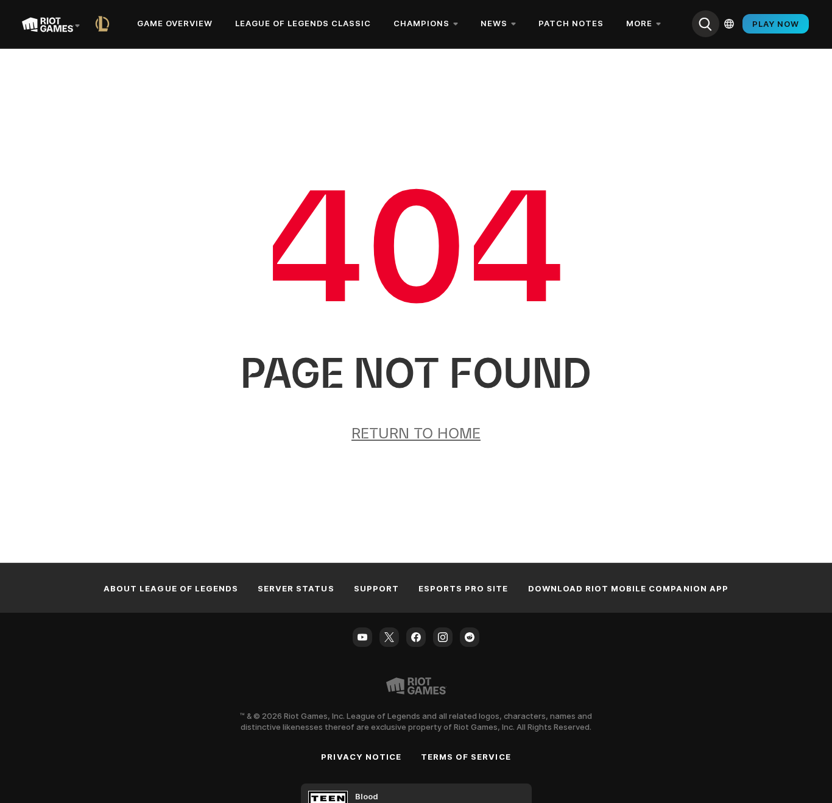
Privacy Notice (361, 757)
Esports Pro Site (463, 588)
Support (376, 588)
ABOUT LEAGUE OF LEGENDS (171, 588)
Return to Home (416, 433)
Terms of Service (466, 757)
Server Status (296, 588)
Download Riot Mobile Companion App (628, 588)
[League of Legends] (104, 24)
